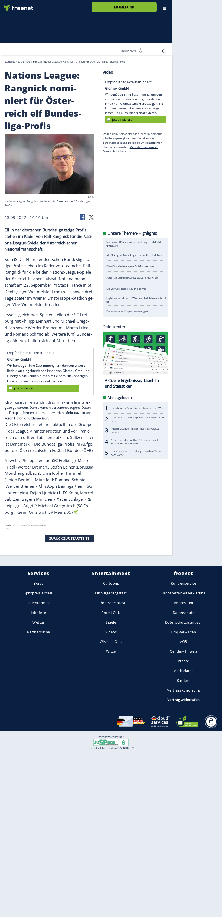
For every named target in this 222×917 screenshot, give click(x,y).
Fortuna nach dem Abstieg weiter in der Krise (132, 277)
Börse (38, 583)
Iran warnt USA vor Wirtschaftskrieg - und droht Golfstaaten (133, 243)
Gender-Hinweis (183, 651)
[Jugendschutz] (110, 742)
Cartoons (111, 583)
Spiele (111, 622)
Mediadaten (183, 670)
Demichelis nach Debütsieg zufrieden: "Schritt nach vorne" (136, 452)
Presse (183, 661)
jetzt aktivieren (25, 388)
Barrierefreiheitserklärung (183, 593)
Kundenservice (183, 583)
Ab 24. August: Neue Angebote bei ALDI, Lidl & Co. (134, 255)
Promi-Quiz (110, 612)
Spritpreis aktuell (38, 593)
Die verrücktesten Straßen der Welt (126, 288)
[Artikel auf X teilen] (91, 217)
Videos (111, 631)
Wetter (38, 622)
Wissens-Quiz (111, 641)
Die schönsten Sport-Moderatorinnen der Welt (137, 408)
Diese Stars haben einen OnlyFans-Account (130, 266)
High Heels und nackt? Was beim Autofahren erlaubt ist (136, 299)
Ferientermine (38, 602)
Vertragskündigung (183, 689)
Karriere (183, 680)
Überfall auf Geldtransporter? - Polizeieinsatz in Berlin (137, 419)
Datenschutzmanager (183, 622)
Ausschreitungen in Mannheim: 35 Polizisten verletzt (136, 430)
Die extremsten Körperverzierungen (127, 311)
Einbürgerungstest (111, 593)
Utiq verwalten (183, 631)
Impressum (183, 602)
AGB (183, 641)
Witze (111, 651)
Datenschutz (183, 612)
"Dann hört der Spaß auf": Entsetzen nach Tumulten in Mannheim (135, 441)
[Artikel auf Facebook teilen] (83, 217)
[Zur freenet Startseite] (16, 5)
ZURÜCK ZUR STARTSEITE (69, 538)
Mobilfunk (124, 7)
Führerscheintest (111, 602)
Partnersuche (38, 631)
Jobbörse (38, 612)
